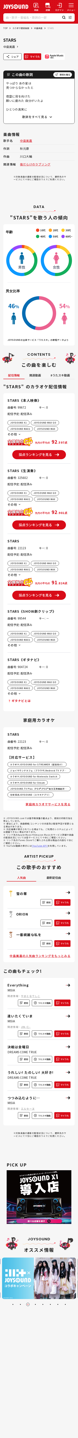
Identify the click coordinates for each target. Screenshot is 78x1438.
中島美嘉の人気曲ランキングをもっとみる (40, 956)
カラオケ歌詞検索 (20, 28)
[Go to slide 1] (12, 1304)
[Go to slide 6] (50, 1304)
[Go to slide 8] (65, 1304)
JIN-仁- (26, 1027)
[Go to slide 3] (27, 1304)
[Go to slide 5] (42, 1304)
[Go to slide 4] (35, 1304)
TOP (5, 28)
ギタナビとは (21, 701)
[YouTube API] (40, 845)
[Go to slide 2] (20, 1304)
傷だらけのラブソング (35, 164)
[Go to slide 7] (57, 1304)
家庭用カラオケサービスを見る (48, 804)
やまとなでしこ (30, 996)
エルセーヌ (28, 1108)
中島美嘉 (38, 28)
